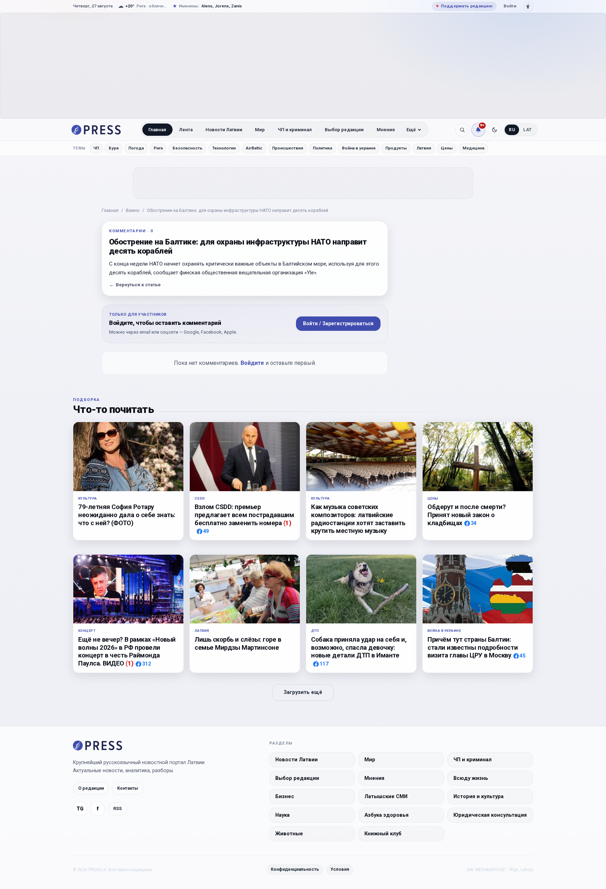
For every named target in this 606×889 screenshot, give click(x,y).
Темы (79, 148)
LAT (527, 129)
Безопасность (187, 148)
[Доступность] (528, 6)
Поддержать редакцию (464, 6)
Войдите (252, 363)
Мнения (386, 129)
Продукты (396, 148)
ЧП (96, 148)
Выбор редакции (344, 129)
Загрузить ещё (303, 692)
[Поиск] (462, 130)
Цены (447, 148)
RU (512, 129)
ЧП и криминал (295, 129)
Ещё (411, 129)
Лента (186, 129)
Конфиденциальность (295, 869)
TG (79, 808)
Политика (322, 148)
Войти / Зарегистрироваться (338, 323)
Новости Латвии (224, 129)
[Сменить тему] (494, 130)
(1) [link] (287, 523)
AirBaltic (253, 148)
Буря (114, 148)
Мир (260, 129)
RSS (117, 808)
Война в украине (359, 148)
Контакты (127, 788)
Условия (339, 869)
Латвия (424, 148)
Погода (136, 148)
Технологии (224, 148)
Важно (133, 210)
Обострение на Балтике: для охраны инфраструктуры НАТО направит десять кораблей (237, 210)
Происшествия (287, 148)
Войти (510, 6)
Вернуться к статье (135, 284)
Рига (158, 148)
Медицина (473, 148)
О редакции (91, 788)
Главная (157, 129)
